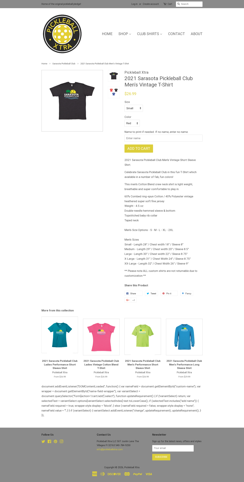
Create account (151, 4)
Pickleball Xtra (131, 467)
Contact (176, 34)
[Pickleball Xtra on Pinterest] (55, 442)
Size (127, 102)
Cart (170, 4)
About (197, 34)
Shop (123, 34)
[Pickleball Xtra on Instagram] (61, 442)
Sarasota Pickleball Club (63, 63)
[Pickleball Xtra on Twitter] (43, 442)
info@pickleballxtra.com (110, 449)
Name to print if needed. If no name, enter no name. (156, 132)
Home (107, 34)
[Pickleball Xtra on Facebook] (49, 442)
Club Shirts (148, 34)
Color (127, 117)
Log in (134, 4)
